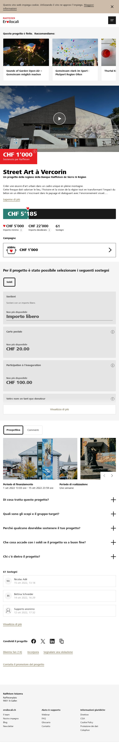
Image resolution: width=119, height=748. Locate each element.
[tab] (9, 282)
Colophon (85, 730)
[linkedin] (52, 641)
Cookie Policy (86, 722)
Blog (5, 722)
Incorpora (33, 652)
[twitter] (43, 641)
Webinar (46, 714)
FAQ (44, 718)
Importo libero (22, 316)
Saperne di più (11, 199)
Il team (6, 714)
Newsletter (8, 726)
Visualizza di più (59, 409)
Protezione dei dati (89, 726)
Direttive (84, 714)
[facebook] (34, 641)
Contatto (46, 726)
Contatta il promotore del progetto (23, 664)
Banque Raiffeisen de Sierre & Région (63, 177)
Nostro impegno (11, 718)
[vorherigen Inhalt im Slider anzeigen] (112, 475)
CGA (82, 718)
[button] (112, 20)
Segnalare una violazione (58, 652)
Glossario (46, 722)
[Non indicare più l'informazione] (112, 6)
